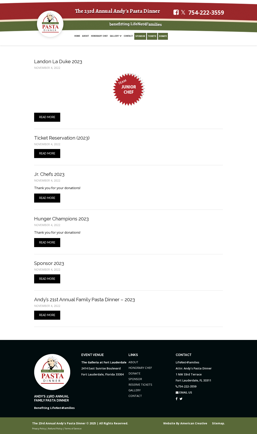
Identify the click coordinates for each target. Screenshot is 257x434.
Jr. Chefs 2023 (49, 174)
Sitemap (218, 423)
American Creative (194, 423)
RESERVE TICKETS (140, 384)
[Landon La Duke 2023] (128, 90)
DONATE (134, 373)
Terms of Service (73, 428)
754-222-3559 (206, 12)
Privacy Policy (39, 428)
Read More (47, 117)
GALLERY (134, 390)
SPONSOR (135, 379)
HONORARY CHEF (140, 368)
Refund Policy (55, 428)
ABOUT (133, 362)
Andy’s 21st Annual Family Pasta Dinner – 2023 (84, 299)
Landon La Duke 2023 (58, 61)
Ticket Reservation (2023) (62, 138)
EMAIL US (185, 392)
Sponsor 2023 (49, 263)
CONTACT (135, 396)
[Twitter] (181, 398)
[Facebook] (176, 398)
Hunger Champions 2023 (61, 219)
